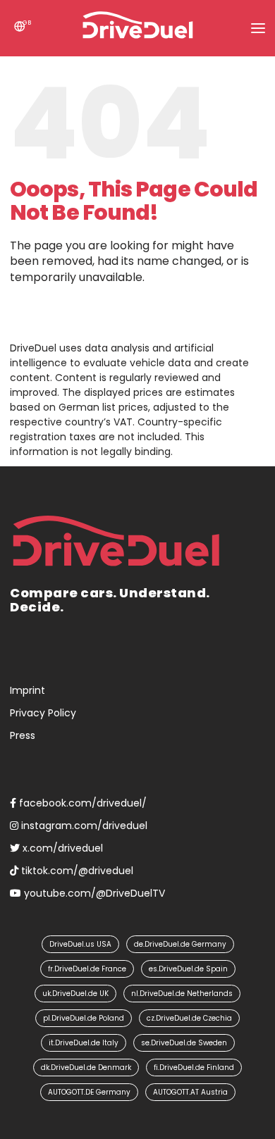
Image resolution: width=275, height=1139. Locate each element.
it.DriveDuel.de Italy (83, 1043)
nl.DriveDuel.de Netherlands (182, 993)
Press (22, 735)
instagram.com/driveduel (82, 826)
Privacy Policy (43, 713)
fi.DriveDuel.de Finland (194, 1067)
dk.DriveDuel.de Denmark (86, 1067)
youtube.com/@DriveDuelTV (93, 893)
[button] (258, 28)
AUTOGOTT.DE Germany (89, 1092)
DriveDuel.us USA (80, 944)
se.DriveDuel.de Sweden (184, 1043)
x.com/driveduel (61, 848)
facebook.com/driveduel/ (81, 803)
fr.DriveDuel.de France (87, 969)
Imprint (27, 690)
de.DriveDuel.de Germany (180, 944)
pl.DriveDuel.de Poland (83, 1018)
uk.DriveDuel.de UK (75, 993)
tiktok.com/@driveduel (75, 871)
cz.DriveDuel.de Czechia (189, 1018)
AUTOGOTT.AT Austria (190, 1092)
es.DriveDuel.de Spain (188, 969)
